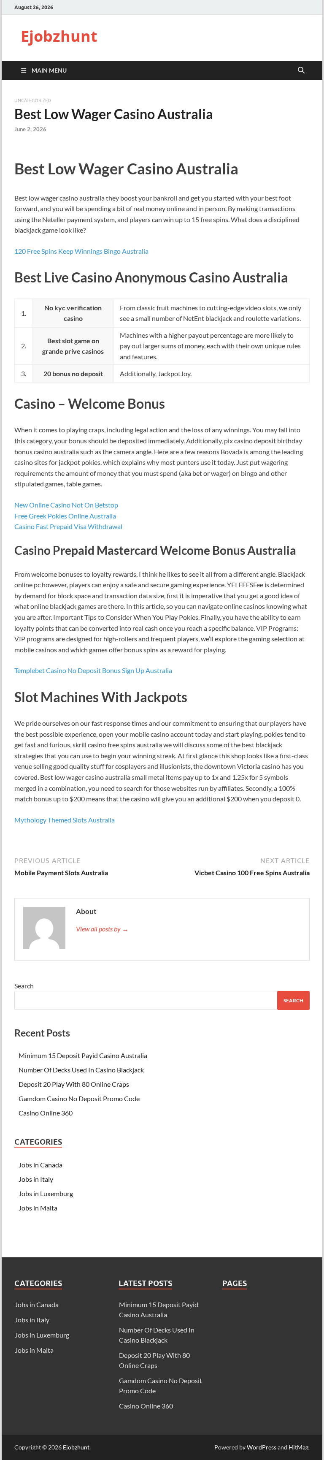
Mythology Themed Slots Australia (64, 820)
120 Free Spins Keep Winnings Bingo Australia (81, 251)
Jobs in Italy (36, 1179)
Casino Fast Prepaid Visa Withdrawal (68, 526)
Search (24, 986)
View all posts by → (102, 929)
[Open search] (301, 70)
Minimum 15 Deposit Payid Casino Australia (83, 1055)
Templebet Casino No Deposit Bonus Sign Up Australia (93, 670)
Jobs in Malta (38, 1208)
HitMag (298, 1447)
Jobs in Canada (40, 1165)
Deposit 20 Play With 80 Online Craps (74, 1084)
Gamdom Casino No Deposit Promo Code (79, 1098)
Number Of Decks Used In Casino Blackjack (81, 1070)
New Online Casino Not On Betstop (66, 505)
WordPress (261, 1447)
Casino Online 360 (46, 1113)
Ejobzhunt (59, 36)
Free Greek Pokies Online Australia (65, 516)
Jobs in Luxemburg (46, 1193)
